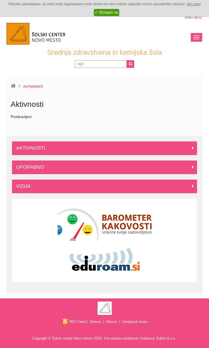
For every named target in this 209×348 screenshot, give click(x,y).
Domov (95, 322)
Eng (189, 17)
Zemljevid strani (134, 322)
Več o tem (193, 4)
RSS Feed (77, 322)
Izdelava (147, 338)
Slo (198, 17)
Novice (111, 322)
